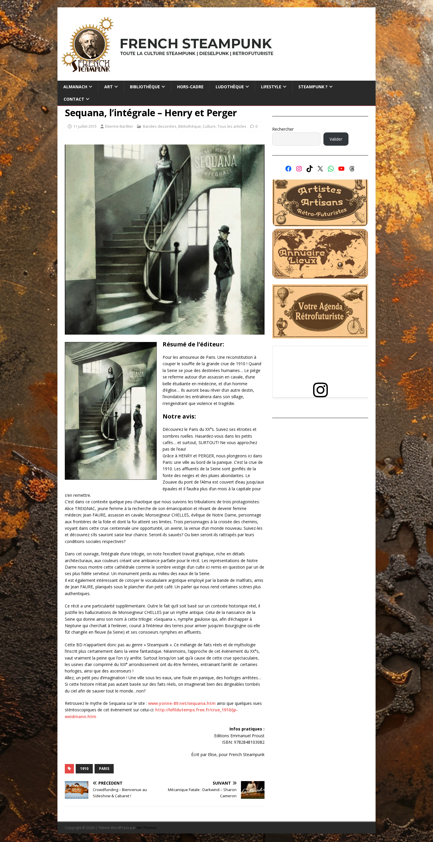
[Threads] (352, 168)
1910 (84, 768)
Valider (336, 139)
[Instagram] (299, 168)
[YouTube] (341, 168)
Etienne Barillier (119, 126)
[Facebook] (288, 168)
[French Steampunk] (216, 77)
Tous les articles (231, 126)
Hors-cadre (190, 86)
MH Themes (146, 827)
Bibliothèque (189, 126)
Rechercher (283, 129)
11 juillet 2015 (85, 126)
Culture (209, 126)
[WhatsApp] (330, 168)
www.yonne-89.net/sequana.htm (182, 703)
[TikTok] (309, 168)
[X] (320, 168)
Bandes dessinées (159, 126)
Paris (104, 768)
